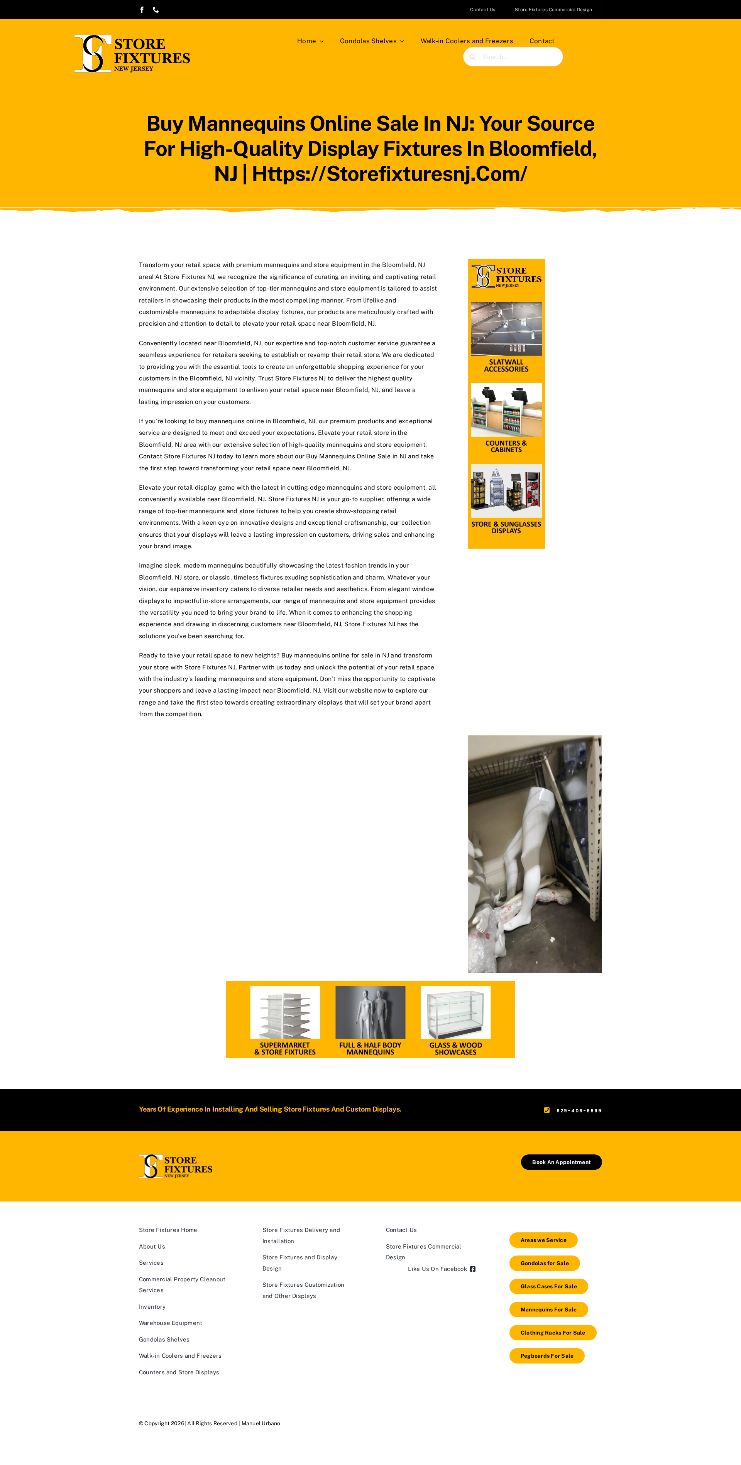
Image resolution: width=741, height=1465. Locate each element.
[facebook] (142, 10)
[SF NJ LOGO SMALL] (175, 1157)
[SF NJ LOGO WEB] (132, 37)
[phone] (156, 10)
